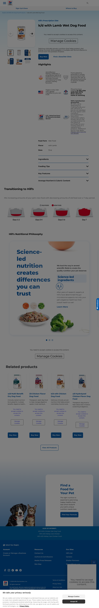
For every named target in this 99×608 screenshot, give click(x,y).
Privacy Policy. (24, 606)
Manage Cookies (73, 596)
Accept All (73, 601)
